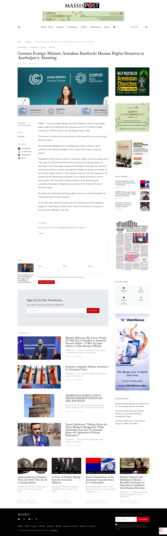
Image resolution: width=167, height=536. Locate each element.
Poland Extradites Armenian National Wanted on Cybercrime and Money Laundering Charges (129, 413)
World (83, 27)
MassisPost (21, 136)
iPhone (42, 526)
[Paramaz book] (132, 153)
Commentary (95, 27)
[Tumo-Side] (132, 117)
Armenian (55, 472)
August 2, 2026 (119, 187)
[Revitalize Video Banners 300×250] (132, 81)
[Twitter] (24, 519)
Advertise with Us (70, 526)
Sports (107, 27)
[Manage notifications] (161, 530)
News (50, 27)
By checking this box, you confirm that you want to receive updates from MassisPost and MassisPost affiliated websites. (62, 316)
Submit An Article (88, 526)
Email (65, 266)
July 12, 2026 (119, 209)
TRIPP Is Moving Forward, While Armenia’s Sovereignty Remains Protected (125, 194)
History (43, 469)
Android (50, 526)
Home (43, 27)
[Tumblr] (36, 519)
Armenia (60, 27)
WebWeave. (54, 530)
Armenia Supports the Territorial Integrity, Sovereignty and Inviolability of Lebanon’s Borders (25, 278)
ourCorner (111, 472)
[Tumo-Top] (83, 16)
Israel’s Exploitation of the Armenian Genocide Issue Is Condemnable (125, 183)
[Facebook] (19, 519)
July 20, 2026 (119, 198)
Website (90, 266)
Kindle (58, 526)
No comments (23, 63)
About (20, 526)
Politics (123, 472)
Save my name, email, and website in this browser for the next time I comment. (63, 277)
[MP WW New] (132, 352)
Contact (33, 526)
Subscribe (93, 310)
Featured (34, 47)
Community (72, 27)
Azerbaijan (28, 42)
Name (40, 266)
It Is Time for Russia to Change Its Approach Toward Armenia (123, 205)
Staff (27, 526)
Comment (41, 233)
